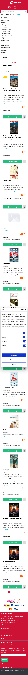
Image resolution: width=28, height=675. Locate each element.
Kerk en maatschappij (6, 40)
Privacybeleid (8, 650)
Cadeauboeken (5, 20)
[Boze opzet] (14, 461)
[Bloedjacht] (14, 255)
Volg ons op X (6, 664)
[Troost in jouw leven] (14, 217)
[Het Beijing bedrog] (14, 510)
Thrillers (4, 27)
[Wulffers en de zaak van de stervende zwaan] (14, 80)
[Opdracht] (14, 421)
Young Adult (5, 25)
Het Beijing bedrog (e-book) (12, 518)
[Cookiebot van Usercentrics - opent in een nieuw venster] (20, 309)
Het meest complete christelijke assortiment (13, 616)
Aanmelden (4, 659)
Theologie (4, 57)
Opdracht (6, 430)
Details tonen (20, 351)
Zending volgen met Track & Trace (10, 620)
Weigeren (14, 364)
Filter (15, 62)
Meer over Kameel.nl (7, 624)
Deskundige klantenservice (9, 622)
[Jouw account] (3, 7)
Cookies (11, 670)
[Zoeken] (25, 11)
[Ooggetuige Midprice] (14, 299)
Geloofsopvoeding (6, 55)
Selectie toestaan (14, 359)
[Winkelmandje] (15, 7)
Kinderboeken (5, 45)
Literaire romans (6, 29)
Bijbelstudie (4, 50)
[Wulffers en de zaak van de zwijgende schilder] (14, 127)
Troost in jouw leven (9, 226)
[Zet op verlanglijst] (24, 116)
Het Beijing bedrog (9, 561)
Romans (3, 22)
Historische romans (7, 35)
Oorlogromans (6, 33)
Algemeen (3, 43)
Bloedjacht (6, 263)
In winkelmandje (13, 117)
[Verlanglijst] (9, 7)
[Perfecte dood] (14, 172)
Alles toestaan (14, 355)
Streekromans (6, 31)
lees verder (5, 148)
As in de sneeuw (8, 388)
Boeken (4, 18)
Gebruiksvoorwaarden (17, 650)
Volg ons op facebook (8, 667)
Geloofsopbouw (5, 47)
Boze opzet (6, 470)
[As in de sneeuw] (14, 379)
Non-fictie (3, 52)
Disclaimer (16, 670)
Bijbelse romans (6, 38)
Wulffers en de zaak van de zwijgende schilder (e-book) (12, 136)
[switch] (24, 337)
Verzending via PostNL (8, 618)
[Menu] (2, 3)
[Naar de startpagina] (17, 2)
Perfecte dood (7, 180)
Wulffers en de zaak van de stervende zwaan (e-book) (12, 89)
